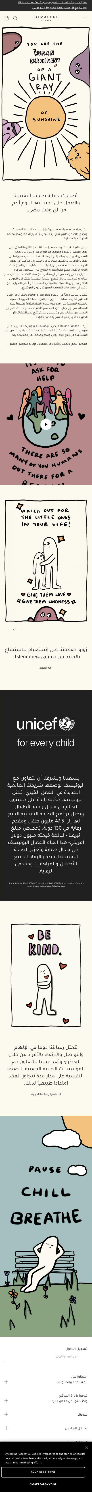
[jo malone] (46, 18)
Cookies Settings (43, 1472)
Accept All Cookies (43, 1484)
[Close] (87, 1448)
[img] (6, 18)
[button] (85, 18)
